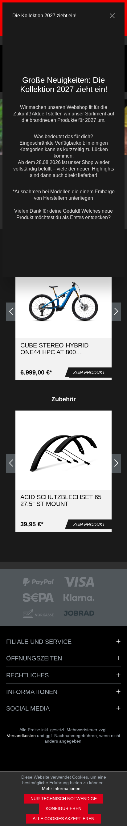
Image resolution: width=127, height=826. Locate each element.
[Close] (112, 16)
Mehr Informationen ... (63, 788)
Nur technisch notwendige (64, 798)
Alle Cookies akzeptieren (63, 818)
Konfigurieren (63, 808)
